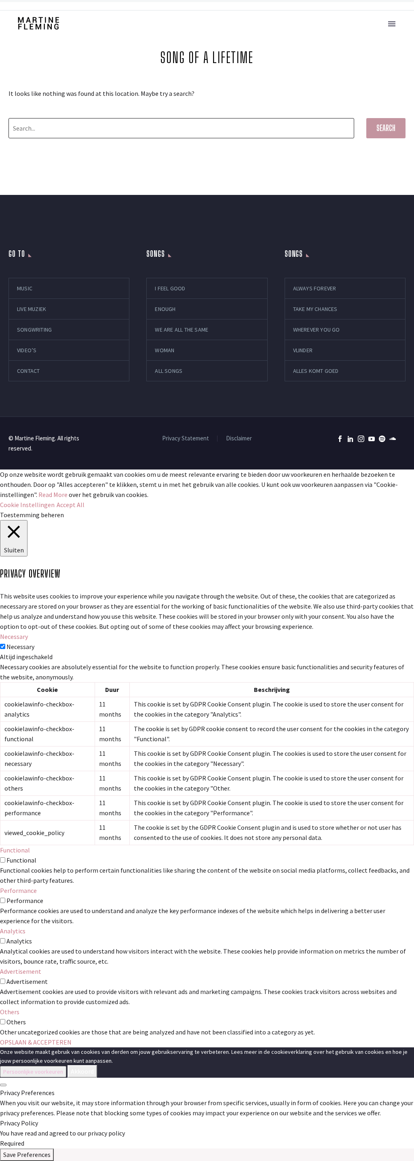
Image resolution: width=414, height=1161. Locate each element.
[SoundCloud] (392, 439)
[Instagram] (361, 439)
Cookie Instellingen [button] (27, 505)
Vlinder (303, 350)
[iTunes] (403, 439)
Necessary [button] (14, 636)
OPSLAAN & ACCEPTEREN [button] (36, 1042)
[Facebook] (340, 439)
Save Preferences (27, 1154)
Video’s (26, 350)
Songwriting (34, 329)
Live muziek (31, 309)
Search (385, 128)
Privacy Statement (185, 439)
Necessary (20, 647)
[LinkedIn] (350, 439)
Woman (164, 350)
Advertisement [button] (20, 971)
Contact (28, 370)
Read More (53, 495)
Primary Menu (391, 24)
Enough (165, 309)
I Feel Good (170, 288)
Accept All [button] (70, 505)
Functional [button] (15, 850)
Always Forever (314, 288)
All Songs (168, 370)
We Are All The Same (181, 329)
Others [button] (9, 1012)
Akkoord (82, 1071)
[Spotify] (382, 439)
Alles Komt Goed (316, 370)
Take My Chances (315, 309)
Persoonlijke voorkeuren (33, 1071)
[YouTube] (371, 439)
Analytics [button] (12, 931)
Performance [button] (18, 890)
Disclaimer (239, 439)
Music (24, 288)
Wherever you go (316, 329)
